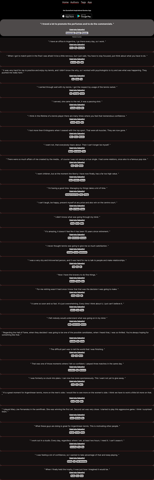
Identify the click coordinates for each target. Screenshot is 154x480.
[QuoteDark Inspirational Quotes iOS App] (68, 16)
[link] (65, 2)
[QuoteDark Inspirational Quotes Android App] (84, 16)
